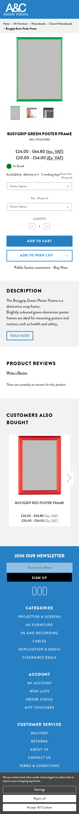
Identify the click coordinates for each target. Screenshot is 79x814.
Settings (39, 789)
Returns (39, 741)
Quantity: (39, 219)
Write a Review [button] (16, 373)
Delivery (39, 733)
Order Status (39, 699)
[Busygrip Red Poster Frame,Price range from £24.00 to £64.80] (39, 465)
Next (69, 478)
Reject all (39, 798)
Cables (39, 641)
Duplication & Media (39, 649)
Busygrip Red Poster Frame (39, 503)
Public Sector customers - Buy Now (41, 267)
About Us (39, 749)
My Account (39, 683)
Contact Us (39, 757)
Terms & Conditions (39, 765)
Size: (39, 198)
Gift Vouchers (39, 707)
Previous (10, 478)
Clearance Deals (39, 657)
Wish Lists (40, 691)
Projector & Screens (39, 616)
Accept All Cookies (39, 807)
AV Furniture (39, 625)
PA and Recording (39, 633)
